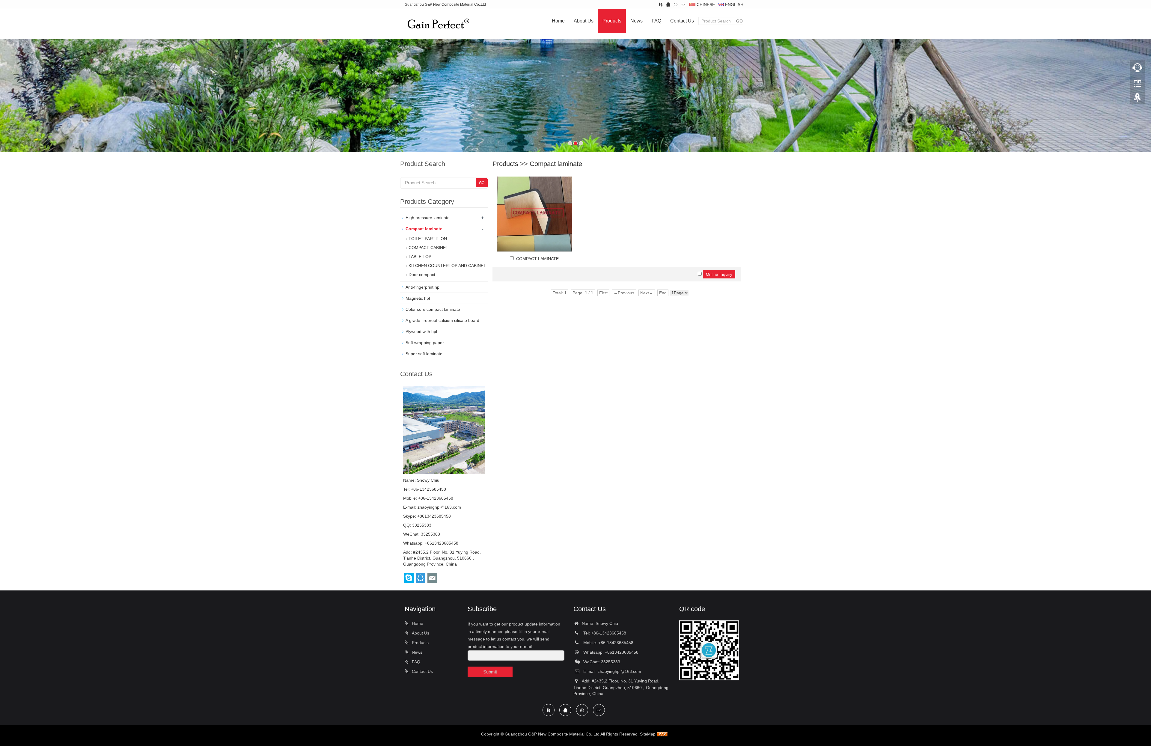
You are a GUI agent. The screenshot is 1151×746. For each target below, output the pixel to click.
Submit (490, 671)
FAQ (656, 20)
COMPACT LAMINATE (537, 258)
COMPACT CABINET (428, 247)
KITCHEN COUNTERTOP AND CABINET (447, 265)
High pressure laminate (428, 217)
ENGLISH (733, 4)
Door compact (422, 274)
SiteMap (648, 734)
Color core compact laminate (433, 309)
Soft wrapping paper (425, 342)
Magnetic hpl (418, 298)
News (636, 20)
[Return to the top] (1137, 99)
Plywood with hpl (421, 331)
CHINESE (705, 4)
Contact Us (682, 20)
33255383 (421, 525)
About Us (583, 20)
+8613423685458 (434, 516)
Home (558, 20)
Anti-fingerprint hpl (423, 287)
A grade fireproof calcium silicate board (442, 320)
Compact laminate (556, 164)
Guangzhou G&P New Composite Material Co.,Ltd (552, 734)
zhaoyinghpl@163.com (439, 507)
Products (611, 20)
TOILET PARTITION (428, 238)
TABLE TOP (420, 256)
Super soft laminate (424, 353)
